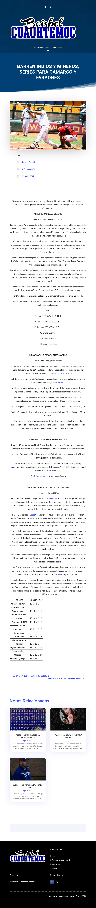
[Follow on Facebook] (46, 7)
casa (45, 424)
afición (48, 470)
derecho (65, 538)
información (39, 476)
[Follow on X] (50, 7)
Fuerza (64, 373)
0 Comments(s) (28, 169)
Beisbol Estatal (28, 162)
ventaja (53, 498)
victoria (16, 454)
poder (60, 574)
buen (15, 467)
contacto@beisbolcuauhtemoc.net (48, 47)
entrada (61, 382)
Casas (32, 515)
